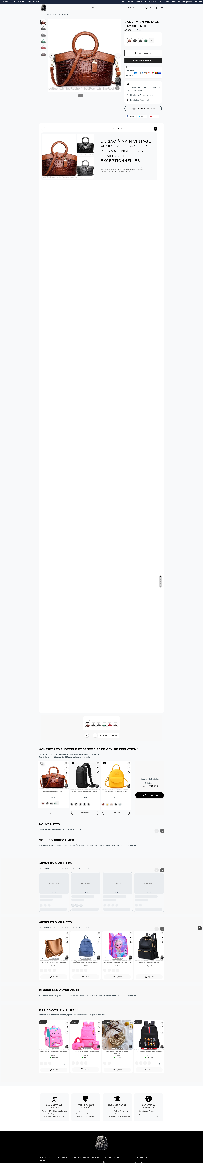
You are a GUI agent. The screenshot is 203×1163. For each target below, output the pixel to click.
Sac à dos (198, 2)
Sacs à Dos (175, 2)
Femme (130, 2)
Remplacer (85, 813)
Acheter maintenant (144, 60)
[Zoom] (117, 88)
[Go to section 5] (160, 586)
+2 (151, 40)
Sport (143, 2)
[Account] (156, 8)
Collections (122, 8)
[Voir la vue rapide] (66, 768)
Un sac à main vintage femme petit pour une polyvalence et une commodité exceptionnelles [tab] (99, 128)
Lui (87, 8)
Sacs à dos (69, 8)
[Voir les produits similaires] (66, 773)
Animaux (160, 2)
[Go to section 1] (160, 576)
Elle (93, 8)
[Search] (151, 8)
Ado (167, 2)
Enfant (137, 2)
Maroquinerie (187, 2)
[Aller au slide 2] (103, 1077)
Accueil (42, 14)
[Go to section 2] (160, 579)
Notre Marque (133, 8)
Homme (122, 2)
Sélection (102, 8)
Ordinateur (151, 2)
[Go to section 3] (160, 581)
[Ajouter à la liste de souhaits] (66, 763)
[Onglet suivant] (155, 129)
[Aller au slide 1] (99, 1077)
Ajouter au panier (151, 795)
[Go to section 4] (160, 583)
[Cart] (161, 8)
